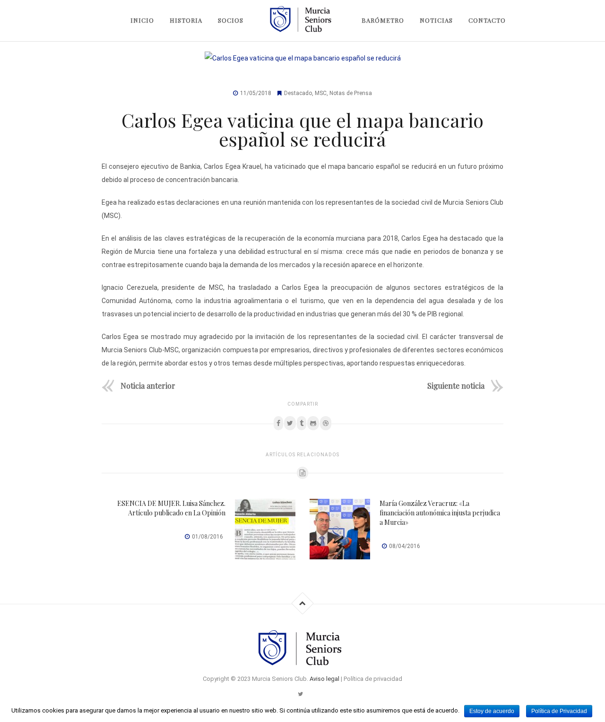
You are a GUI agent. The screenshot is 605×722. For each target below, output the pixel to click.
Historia (186, 20)
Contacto (487, 20)
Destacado (298, 93)
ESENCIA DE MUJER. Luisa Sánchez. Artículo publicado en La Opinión (171, 508)
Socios (230, 20)
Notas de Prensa (350, 93)
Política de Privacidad (559, 711)
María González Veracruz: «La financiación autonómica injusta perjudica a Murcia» (440, 513)
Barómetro (383, 20)
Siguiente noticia (455, 385)
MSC (321, 93)
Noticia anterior (148, 385)
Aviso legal (324, 678)
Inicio (142, 20)
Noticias (436, 20)
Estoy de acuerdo (491, 711)
